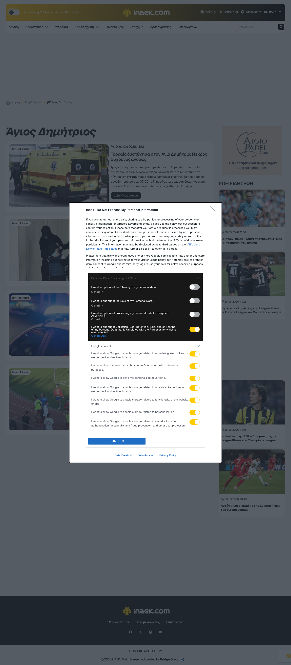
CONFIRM (117, 441)
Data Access (145, 455)
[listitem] (145, 278)
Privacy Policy (168, 455)
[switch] (194, 287)
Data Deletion (123, 455)
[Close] (214, 210)
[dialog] (145, 332)
